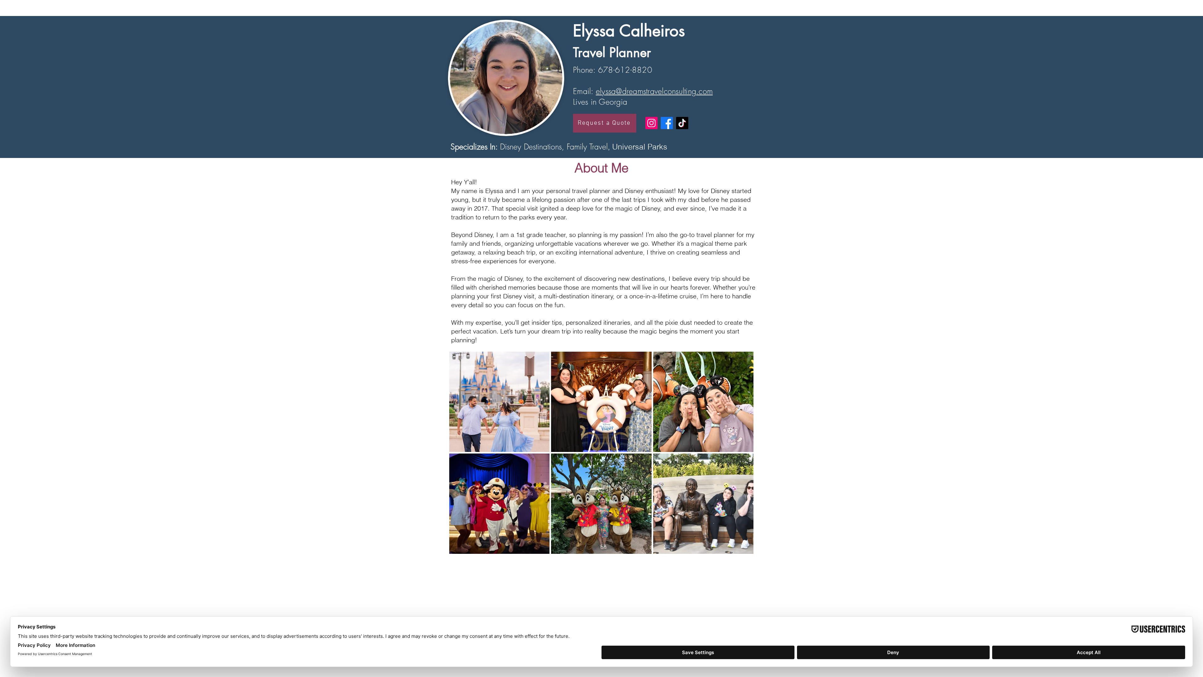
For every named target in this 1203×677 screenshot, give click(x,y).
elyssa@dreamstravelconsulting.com (654, 91)
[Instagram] (651, 123)
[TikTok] (682, 123)
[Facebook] (667, 123)
